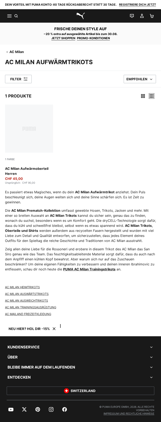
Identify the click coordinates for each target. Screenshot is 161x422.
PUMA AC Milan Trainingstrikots (89, 269)
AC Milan (16, 52)
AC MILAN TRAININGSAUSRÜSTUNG (30, 307)
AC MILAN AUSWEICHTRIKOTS (26, 300)
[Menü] (9, 16)
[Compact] (143, 96)
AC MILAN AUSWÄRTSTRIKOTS (27, 294)
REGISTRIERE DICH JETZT (137, 4)
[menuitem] (11, 409)
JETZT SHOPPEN (63, 38)
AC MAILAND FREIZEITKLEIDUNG (28, 314)
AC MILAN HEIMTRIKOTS (22, 287)
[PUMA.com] (80, 16)
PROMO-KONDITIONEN (93, 38)
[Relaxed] (151, 96)
